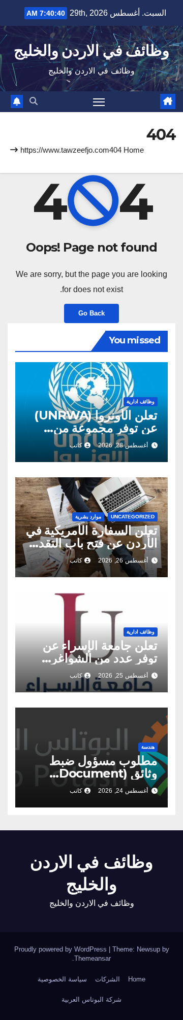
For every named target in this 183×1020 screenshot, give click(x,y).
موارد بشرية (88, 516)
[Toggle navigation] (99, 102)
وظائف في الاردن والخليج (91, 50)
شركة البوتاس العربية (91, 999)
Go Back (91, 313)
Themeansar (92, 958)
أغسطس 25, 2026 (123, 675)
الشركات (107, 979)
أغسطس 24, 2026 (123, 790)
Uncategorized (133, 516)
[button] (33, 101)
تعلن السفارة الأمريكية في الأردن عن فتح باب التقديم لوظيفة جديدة (92, 543)
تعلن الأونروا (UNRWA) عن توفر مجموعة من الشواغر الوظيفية (96, 428)
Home (134, 150)
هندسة (148, 747)
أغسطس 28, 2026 (123, 445)
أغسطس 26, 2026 (123, 560)
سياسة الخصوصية (62, 979)
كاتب (76, 445)
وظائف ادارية (141, 401)
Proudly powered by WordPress (61, 949)
